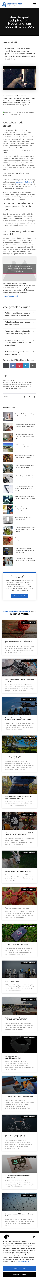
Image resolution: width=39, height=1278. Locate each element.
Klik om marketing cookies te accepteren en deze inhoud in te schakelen (19, 268)
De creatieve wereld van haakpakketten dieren (19, 642)
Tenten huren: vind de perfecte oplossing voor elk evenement (16, 1019)
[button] (35, 1237)
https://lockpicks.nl (10, 296)
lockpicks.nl (6, 386)
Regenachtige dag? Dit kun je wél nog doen (19, 1215)
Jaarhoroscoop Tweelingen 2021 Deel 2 (19, 871)
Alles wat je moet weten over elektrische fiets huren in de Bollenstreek (19, 834)
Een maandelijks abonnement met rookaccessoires (17, 1176)
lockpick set (13, 384)
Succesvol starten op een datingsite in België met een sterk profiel (24, 509)
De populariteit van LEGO (14, 981)
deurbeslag (22, 382)
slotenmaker (13, 388)
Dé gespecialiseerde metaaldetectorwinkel (13, 1057)
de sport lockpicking (24, 182)
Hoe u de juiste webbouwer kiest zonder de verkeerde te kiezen (24, 488)
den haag (14, 382)
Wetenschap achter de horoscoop (17, 908)
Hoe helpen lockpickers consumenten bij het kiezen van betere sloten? (19, 342)
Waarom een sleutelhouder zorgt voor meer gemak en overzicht (18, 797)
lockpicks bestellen (24, 384)
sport (19, 388)
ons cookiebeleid (23, 1261)
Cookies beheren (19, 1274)
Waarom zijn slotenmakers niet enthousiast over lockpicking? (19, 332)
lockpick (5, 384)
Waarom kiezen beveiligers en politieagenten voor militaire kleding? (18, 719)
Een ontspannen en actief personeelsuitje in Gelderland (15, 757)
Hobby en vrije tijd (10, 42)
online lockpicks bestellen (19, 386)
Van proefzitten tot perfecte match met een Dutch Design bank (24, 436)
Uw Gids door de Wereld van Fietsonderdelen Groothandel (15, 1136)
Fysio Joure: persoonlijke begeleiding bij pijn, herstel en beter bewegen (24, 550)
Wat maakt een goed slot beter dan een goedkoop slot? (19, 353)
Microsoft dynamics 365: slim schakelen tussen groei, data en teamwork (25, 478)
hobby (29, 382)
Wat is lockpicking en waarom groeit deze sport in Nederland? (19, 314)
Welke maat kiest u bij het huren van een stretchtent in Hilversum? (25, 447)
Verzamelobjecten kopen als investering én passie (19, 680)
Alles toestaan (19, 1268)
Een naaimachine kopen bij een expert (19, 1096)
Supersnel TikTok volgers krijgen (16, 945)
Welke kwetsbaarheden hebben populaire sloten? (19, 323)
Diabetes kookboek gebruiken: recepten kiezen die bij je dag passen (25, 529)
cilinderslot (7, 382)
